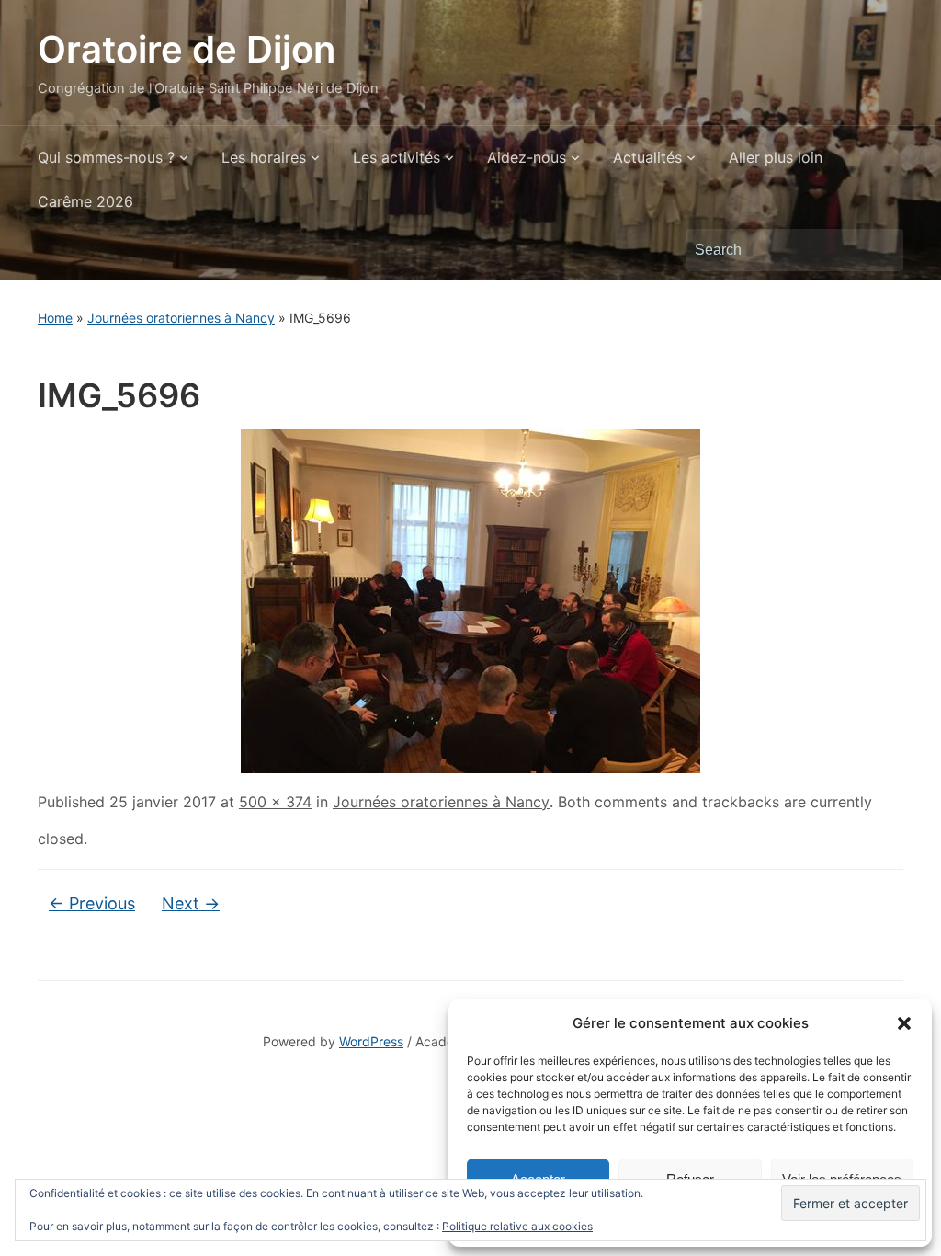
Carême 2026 (85, 201)
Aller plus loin (775, 157)
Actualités (647, 157)
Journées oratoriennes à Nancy (181, 317)
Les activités (396, 157)
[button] (904, 1023)
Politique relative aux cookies (517, 1226)
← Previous (92, 903)
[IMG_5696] (470, 599)
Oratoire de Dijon (186, 49)
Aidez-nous (526, 157)
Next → (191, 903)
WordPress (371, 1041)
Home (55, 317)
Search (880, 250)
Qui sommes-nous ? (106, 157)
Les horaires (263, 157)
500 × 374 (275, 802)
